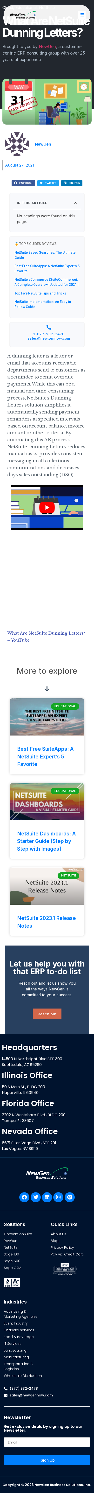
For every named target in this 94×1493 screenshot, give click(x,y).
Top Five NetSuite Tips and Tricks (40, 293)
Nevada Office (30, 1131)
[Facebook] (24, 1197)
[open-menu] (82, 15)
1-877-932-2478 (49, 334)
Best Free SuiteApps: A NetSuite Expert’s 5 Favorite (45, 756)
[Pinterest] (70, 1197)
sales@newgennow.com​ (49, 338)
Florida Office (28, 1103)
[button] (23, 183)
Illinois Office (27, 1075)
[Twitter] (36, 1197)
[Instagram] (58, 1197)
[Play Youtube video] (47, 507)
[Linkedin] (47, 1197)
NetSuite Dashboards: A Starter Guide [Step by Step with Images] (46, 841)
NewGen (47, 46)
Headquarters (29, 1047)
